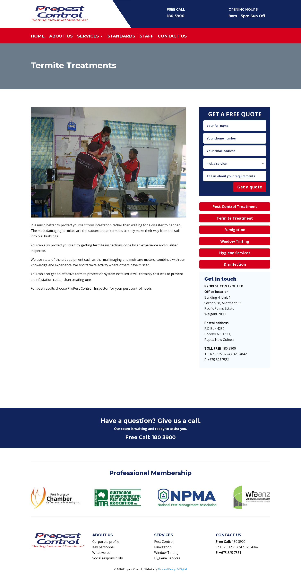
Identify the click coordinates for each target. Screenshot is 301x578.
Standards (121, 37)
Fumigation (234, 229)
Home (38, 37)
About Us (61, 37)
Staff (146, 37)
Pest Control (163, 541)
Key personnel (103, 547)
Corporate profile (105, 541)
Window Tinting (234, 241)
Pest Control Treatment (234, 206)
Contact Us (172, 37)
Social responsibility (107, 558)
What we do (101, 552)
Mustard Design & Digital (172, 569)
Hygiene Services (234, 252)
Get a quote (249, 187)
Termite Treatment (235, 218)
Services (88, 37)
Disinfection (235, 264)
